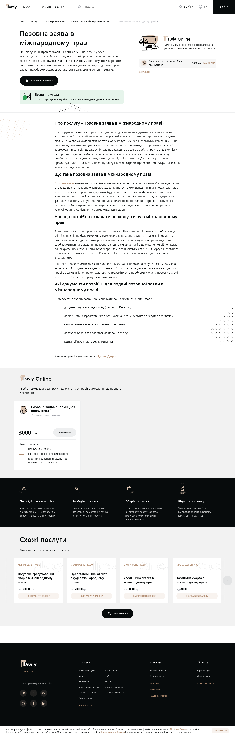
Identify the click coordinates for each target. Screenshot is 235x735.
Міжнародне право (29, 564)
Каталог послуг (158, 675)
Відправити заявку (39, 80)
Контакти (155, 689)
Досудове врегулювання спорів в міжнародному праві (36, 578)
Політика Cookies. (179, 729)
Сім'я (107, 675)
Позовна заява (64, 183)
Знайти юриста (158, 670)
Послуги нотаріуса (88, 692)
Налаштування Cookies (113, 732)
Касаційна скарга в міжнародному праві (191, 580)
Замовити (65, 432)
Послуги (29, 7)
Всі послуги (85, 705)
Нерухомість (85, 681)
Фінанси (109, 681)
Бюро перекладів (114, 686)
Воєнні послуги (86, 670)
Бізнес (81, 675)
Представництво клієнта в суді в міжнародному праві (89, 578)
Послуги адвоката (114, 692)
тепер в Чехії (27, 670)
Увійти (224, 6)
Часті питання (158, 695)
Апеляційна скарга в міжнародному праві (139, 580)
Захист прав (111, 670)
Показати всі (117, 613)
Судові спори (85, 697)
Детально (144, 72)
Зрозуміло (220, 730)
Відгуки (154, 683)
